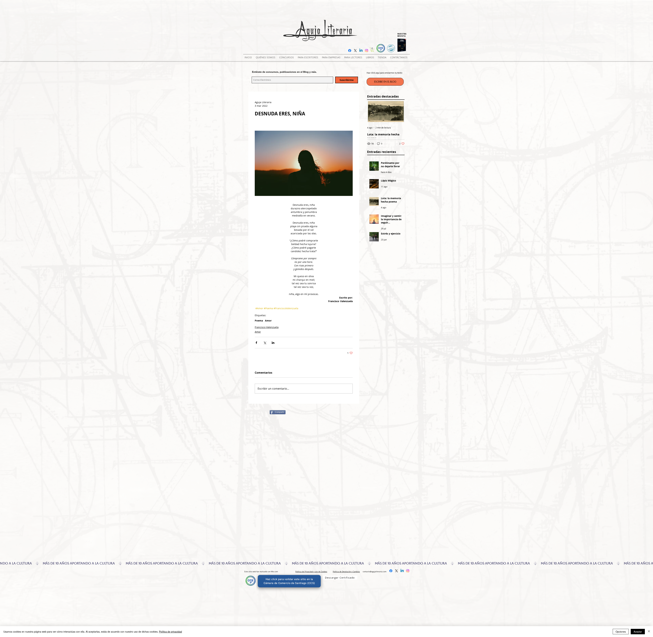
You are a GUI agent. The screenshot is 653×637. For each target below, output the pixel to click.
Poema (259, 320)
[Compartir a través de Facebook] (256, 342)
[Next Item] (399, 111)
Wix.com (274, 572)
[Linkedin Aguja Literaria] (361, 51)
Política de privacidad (170, 631)
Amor (268, 320)
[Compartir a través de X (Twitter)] (264, 342)
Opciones (621, 631)
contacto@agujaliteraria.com (374, 572)
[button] (287, 56)
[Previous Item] (372, 111)
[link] (372, 49)
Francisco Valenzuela (267, 327)
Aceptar (638, 631)
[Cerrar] (649, 631)
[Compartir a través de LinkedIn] (273, 342)
